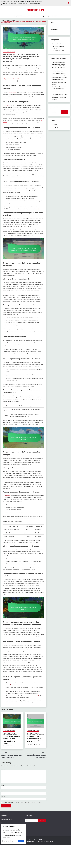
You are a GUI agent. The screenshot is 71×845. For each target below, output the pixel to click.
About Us (3, 1)
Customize (6, 841)
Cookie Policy (30, 1)
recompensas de (35, 695)
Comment (4, 769)
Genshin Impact (12, 92)
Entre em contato (27, 16)
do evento (36, 208)
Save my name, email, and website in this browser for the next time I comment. (22, 802)
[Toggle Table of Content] (18, 81)
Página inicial (18, 16)
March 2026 (55, 124)
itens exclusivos (10, 684)
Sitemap (20, 3)
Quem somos (37, 16)
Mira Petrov (14, 61)
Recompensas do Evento (9, 51)
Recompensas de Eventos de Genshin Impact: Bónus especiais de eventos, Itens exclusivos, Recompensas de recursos (12, 738)
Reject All (14, 841)
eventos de (7, 105)
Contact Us (16, 1)
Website (3, 796)
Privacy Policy (4, 3)
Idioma (53, 16)
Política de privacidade (6, 819)
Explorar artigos (46, 16)
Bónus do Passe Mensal (58, 44)
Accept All (21, 841)
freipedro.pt (35, 10)
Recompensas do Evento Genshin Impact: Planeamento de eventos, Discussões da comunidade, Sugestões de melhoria (35, 737)
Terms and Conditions (34, 3)
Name (3, 785)
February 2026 (55, 127)
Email (2, 791)
